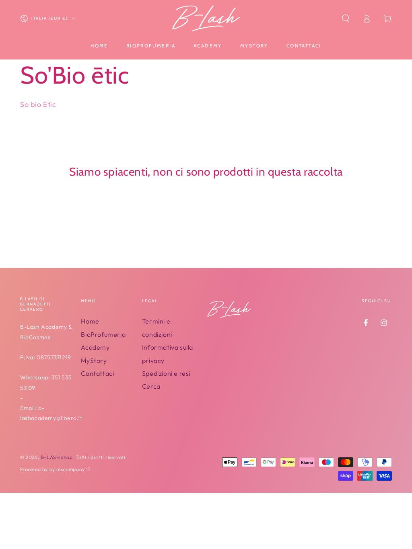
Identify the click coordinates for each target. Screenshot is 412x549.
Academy (95, 347)
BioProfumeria (103, 334)
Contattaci (97, 373)
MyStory (94, 360)
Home (90, 321)
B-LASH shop (57, 457)
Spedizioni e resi (166, 373)
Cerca (151, 386)
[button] (345, 18)
